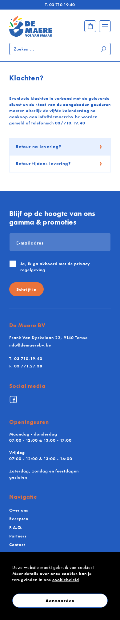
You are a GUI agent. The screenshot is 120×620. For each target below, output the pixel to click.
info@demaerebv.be (30, 345)
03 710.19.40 (60, 4)
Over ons (18, 510)
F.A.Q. (16, 527)
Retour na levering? (38, 147)
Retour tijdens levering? (43, 163)
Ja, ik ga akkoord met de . (55, 267)
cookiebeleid (65, 579)
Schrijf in (26, 289)
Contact (17, 544)
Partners (18, 536)
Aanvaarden (60, 600)
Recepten (18, 518)
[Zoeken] (104, 49)
